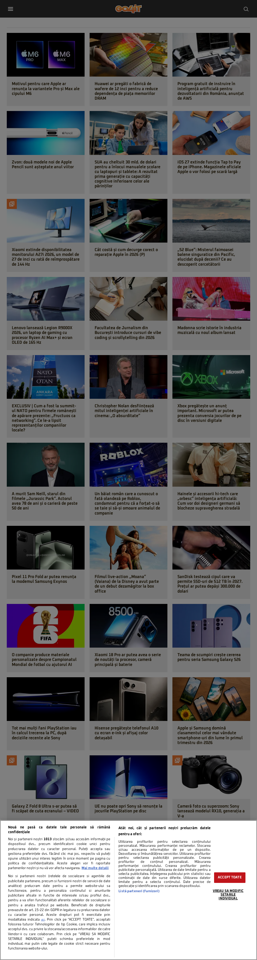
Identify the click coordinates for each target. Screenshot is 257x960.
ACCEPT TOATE (230, 877)
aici (43, 920)
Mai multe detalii (95, 868)
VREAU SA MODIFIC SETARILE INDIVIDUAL (228, 894)
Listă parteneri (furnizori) (138, 891)
